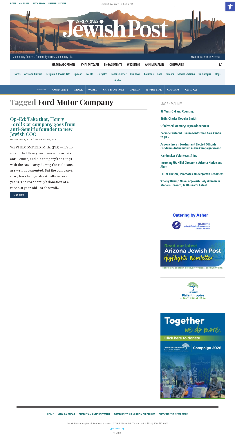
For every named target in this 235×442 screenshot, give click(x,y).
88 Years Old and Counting (177, 111)
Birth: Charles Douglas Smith (178, 119)
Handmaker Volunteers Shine (178, 156)
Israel (78, 89)
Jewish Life (154, 89)
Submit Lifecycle (57, 3)
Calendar (24, 3)
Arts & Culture (113, 89)
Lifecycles (102, 74)
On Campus (204, 74)
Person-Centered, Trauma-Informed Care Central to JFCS (191, 135)
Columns (149, 74)
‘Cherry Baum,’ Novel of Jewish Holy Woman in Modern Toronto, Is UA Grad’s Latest (190, 183)
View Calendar (66, 414)
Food (159, 74)
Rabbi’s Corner (118, 74)
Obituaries (176, 64)
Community (60, 89)
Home (13, 3)
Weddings (133, 64)
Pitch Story (39, 3)
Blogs (217, 74)
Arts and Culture (33, 74)
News (18, 74)
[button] (230, 6)
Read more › (19, 195)
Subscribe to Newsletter (173, 414)
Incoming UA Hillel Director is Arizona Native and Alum (191, 165)
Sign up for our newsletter (205, 56)
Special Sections (186, 74)
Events (89, 74)
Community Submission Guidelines (134, 414)
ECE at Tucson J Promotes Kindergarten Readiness (191, 174)
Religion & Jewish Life (58, 74)
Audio (117, 80)
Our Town (135, 74)
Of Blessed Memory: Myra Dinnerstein (184, 126)
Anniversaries (154, 64)
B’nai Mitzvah (89, 64)
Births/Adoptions (63, 64)
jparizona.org (117, 428)
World (92, 89)
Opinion (78, 74)
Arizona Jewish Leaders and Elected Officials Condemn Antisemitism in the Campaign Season (190, 146)
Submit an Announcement (94, 414)
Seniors (170, 74)
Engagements (113, 64)
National (191, 89)
